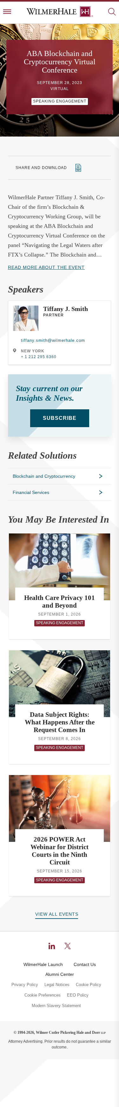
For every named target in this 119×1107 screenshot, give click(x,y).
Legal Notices (56, 985)
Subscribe (59, 418)
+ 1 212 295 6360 (38, 357)
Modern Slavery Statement (56, 1006)
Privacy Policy (24, 985)
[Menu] (7, 12)
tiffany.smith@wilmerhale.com (53, 340)
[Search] (112, 12)
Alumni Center (59, 974)
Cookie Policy (88, 985)
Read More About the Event (46, 267)
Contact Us (85, 964)
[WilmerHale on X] (67, 946)
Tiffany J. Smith (65, 308)
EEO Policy (78, 995)
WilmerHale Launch (43, 964)
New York (32, 351)
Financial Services (31, 492)
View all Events (56, 914)
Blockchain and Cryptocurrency (44, 476)
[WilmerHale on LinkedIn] (52, 946)
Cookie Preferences (42, 995)
